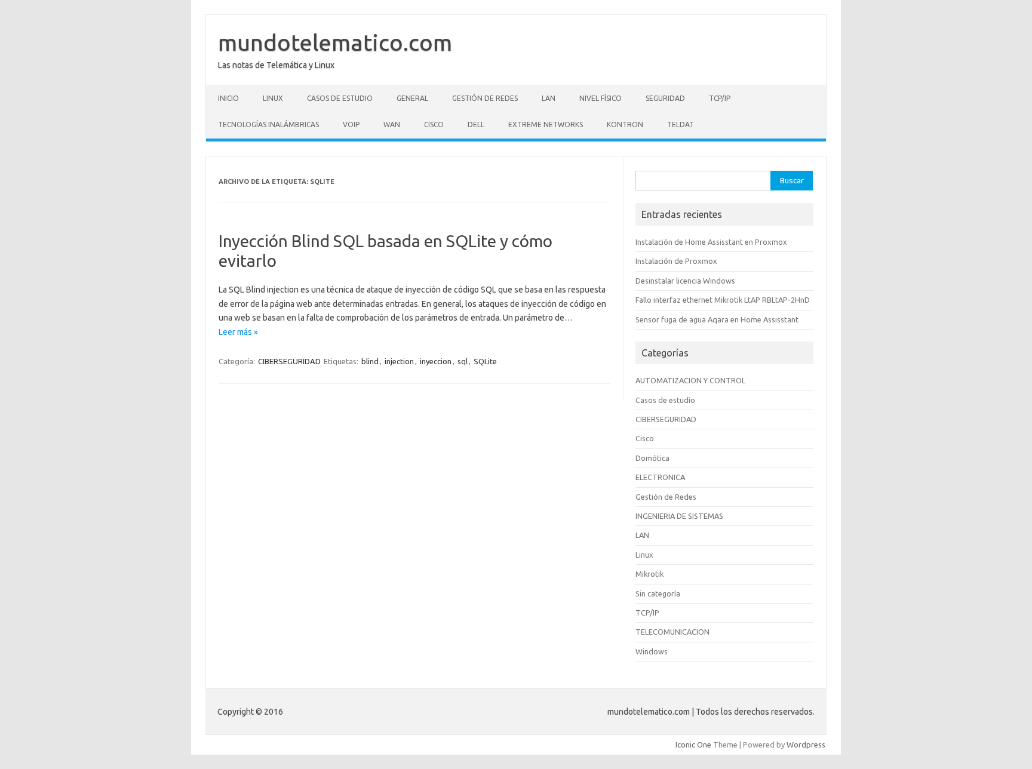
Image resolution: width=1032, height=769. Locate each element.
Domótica (652, 458)
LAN (548, 98)
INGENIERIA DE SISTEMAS (679, 516)
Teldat (680, 124)
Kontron (625, 124)
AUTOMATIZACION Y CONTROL (690, 380)
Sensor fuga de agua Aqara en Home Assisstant (716, 319)
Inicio (228, 98)
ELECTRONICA (660, 477)
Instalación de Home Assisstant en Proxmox (711, 242)
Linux (273, 98)
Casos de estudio (340, 98)
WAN (391, 124)
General (412, 98)
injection (399, 361)
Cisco (434, 124)
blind (370, 361)
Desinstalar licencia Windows (685, 280)
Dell (476, 124)
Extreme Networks (545, 124)
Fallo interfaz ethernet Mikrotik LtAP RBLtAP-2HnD (722, 300)
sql (462, 361)
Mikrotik (649, 574)
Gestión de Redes (485, 98)
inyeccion (436, 361)
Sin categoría (657, 593)
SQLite (485, 361)
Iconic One (693, 744)
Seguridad (665, 98)
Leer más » (238, 332)
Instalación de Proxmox (676, 261)
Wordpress (806, 744)
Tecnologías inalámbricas (268, 124)
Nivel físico (600, 98)
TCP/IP (719, 98)
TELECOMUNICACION (672, 631)
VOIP (351, 124)
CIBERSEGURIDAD (289, 361)
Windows (651, 651)
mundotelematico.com (335, 42)
